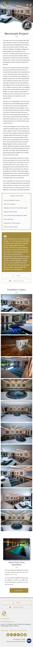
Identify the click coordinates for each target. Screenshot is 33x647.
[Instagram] (18, 634)
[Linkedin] (25, 634)
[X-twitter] (14, 634)
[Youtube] (21, 634)
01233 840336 (13, 574)
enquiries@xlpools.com (8, 621)
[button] (16, 303)
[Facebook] (7, 634)
